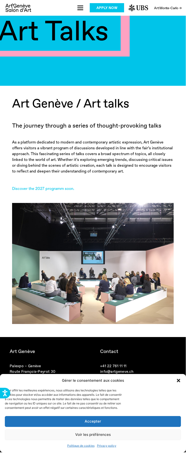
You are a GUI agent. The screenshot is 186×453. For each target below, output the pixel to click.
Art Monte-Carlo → (167, 8)
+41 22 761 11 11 (113, 365)
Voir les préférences (93, 434)
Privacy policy (106, 445)
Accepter (93, 421)
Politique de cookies (81, 445)
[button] (178, 380)
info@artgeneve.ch (117, 371)
